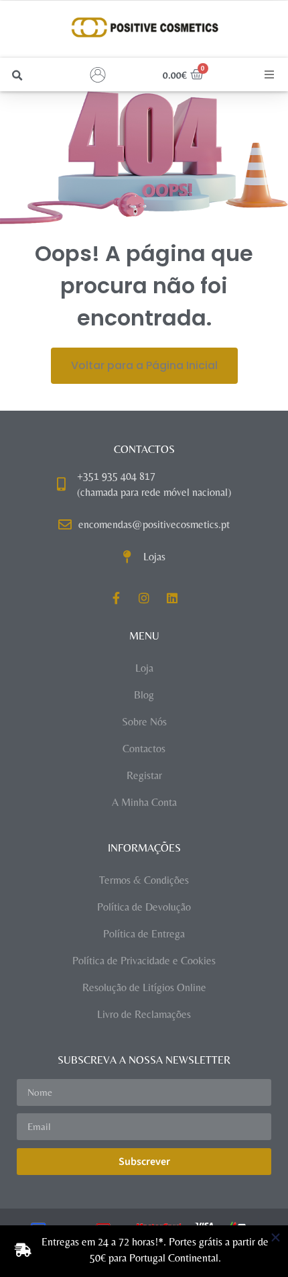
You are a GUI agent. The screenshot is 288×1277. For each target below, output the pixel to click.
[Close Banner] (275, 1237)
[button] (17, 75)
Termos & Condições (144, 880)
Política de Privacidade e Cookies (144, 960)
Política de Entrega (144, 933)
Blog (144, 694)
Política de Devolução (144, 907)
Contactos (144, 748)
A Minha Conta (144, 802)
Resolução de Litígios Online (144, 987)
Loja (144, 668)
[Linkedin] (172, 598)
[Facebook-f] (116, 598)
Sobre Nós (144, 721)
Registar (144, 775)
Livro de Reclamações (144, 1014)
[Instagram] (144, 598)
